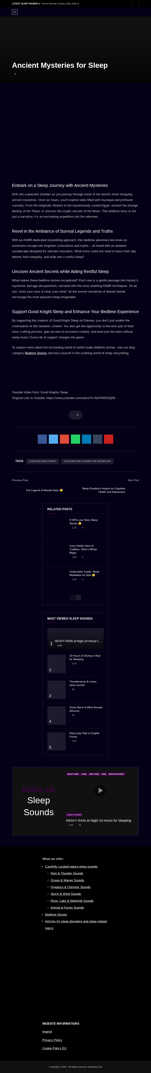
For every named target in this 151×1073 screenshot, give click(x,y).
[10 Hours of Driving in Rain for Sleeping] (56, 664)
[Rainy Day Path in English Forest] (56, 741)
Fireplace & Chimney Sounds (71, 887)
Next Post (133, 480)
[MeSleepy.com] (75, 12)
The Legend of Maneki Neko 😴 (44, 490)
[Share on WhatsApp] (75, 439)
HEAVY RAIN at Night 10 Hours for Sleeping (84, 641)
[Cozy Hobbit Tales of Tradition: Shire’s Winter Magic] (56, 554)
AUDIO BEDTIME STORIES (42, 461)
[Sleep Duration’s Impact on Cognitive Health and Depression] (133, 490)
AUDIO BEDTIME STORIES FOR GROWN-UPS (87, 461)
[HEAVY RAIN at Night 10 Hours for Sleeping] (75, 638)
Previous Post (20, 480)
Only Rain (94, 774)
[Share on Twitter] (53, 439)
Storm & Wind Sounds (66, 894)
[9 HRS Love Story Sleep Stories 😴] (56, 528)
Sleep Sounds (74, 815)
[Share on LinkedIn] (86, 439)
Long (84, 774)
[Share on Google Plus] (64, 439)
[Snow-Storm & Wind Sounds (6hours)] (56, 715)
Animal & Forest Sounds (67, 907)
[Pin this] (108, 439)
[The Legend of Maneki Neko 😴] (17, 490)
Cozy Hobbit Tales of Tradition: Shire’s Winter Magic (83, 549)
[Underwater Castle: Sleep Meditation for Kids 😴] (56, 580)
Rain (104, 774)
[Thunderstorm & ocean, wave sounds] (56, 690)
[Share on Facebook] (42, 439)
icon (100, 790)
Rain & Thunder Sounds (67, 873)
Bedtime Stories (36, 353)
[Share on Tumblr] (97, 439)
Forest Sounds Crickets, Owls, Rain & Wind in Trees (62, 3)
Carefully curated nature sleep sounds (71, 866)
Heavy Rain (73, 774)
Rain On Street (116, 774)
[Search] (135, 3)
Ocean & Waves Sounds (67, 880)
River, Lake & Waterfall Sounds (72, 901)
